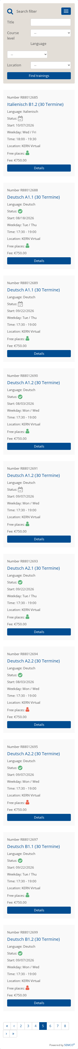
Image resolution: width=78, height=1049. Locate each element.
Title (10, 22)
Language (38, 43)
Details (39, 168)
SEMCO (69, 1045)
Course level (13, 35)
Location (14, 65)
